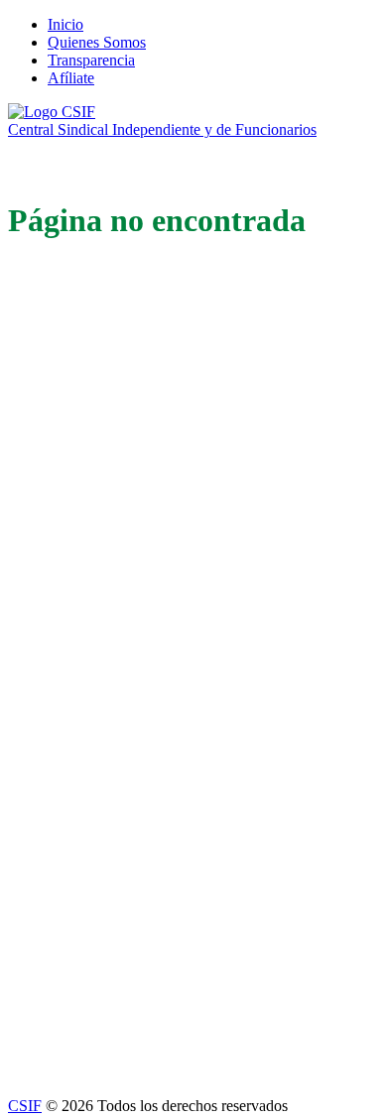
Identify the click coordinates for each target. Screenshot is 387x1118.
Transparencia (91, 60)
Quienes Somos (97, 42)
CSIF (25, 1105)
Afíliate (71, 77)
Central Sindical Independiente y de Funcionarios (162, 129)
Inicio (65, 24)
